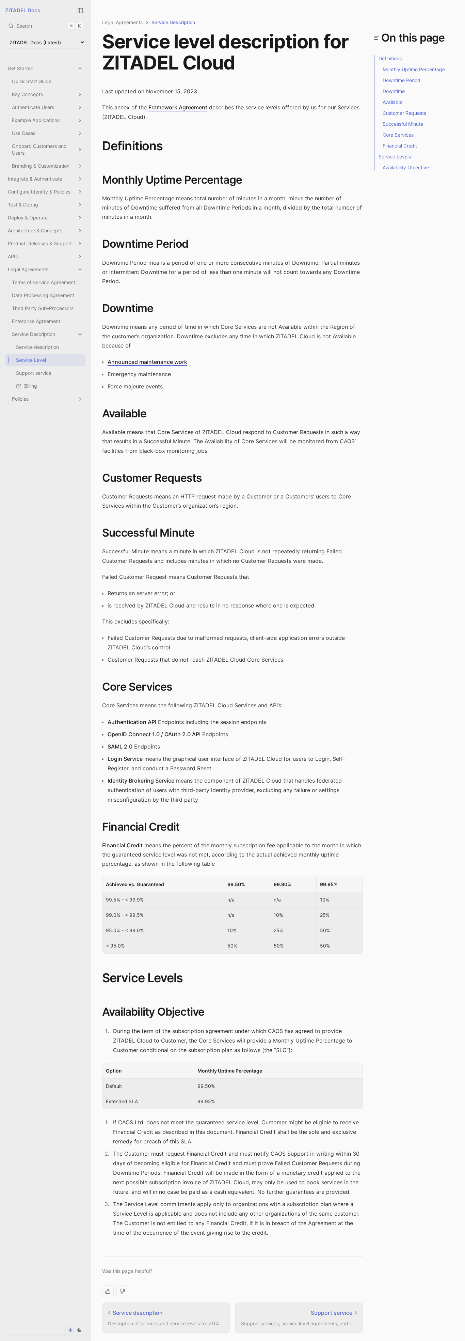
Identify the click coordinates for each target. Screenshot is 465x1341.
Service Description (33, 334)
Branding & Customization (40, 166)
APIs (13, 256)
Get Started (21, 68)
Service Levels (142, 977)
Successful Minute (148, 532)
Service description (37, 347)
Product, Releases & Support (40, 243)
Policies (20, 399)
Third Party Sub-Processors (43, 308)
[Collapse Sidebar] (80, 10)
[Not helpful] (122, 1291)
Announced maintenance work (147, 361)
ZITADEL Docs (22, 10)
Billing (30, 386)
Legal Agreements (28, 269)
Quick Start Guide (31, 81)
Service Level (31, 360)
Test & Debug (23, 204)
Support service (33, 373)
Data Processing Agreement (43, 295)
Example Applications (36, 120)
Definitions (132, 145)
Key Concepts (27, 94)
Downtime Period (145, 243)
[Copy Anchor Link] (168, 146)
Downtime (128, 308)
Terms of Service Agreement (43, 282)
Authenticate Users (33, 107)
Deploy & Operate (28, 217)
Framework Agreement (177, 107)
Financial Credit (140, 826)
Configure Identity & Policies (39, 192)
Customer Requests (152, 477)
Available (124, 413)
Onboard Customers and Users (39, 149)
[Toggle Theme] (74, 1330)
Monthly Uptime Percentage (172, 179)
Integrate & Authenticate (35, 179)
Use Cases (23, 133)
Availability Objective (153, 1011)
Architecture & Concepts (35, 230)
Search (48, 26)
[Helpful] (108, 1291)
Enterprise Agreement (36, 321)
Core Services (137, 686)
